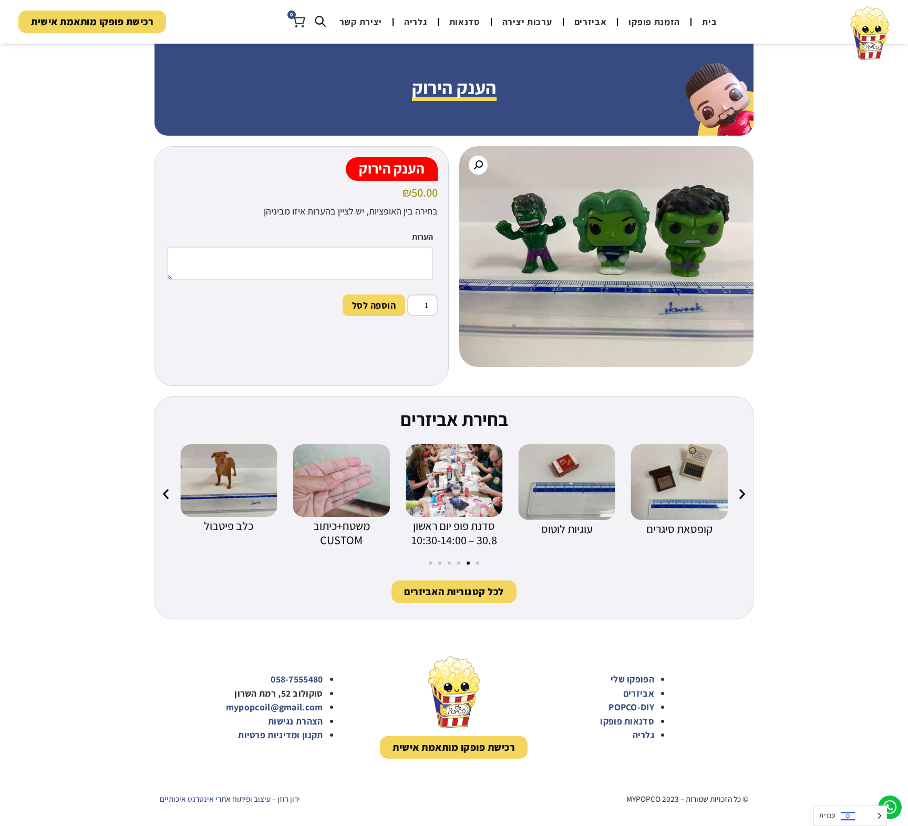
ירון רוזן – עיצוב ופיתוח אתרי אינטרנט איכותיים (230, 798)
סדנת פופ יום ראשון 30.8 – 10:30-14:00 (454, 532)
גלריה (415, 22)
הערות (422, 237)
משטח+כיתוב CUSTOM (341, 532)
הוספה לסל (374, 305)
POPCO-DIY (631, 707)
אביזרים (590, 22)
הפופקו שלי (632, 679)
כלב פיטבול (228, 525)
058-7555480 (297, 679)
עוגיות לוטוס (567, 529)
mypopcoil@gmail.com (274, 707)
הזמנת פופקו (654, 22)
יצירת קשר (360, 22)
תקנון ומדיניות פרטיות (280, 735)
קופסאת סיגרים (679, 529)
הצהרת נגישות (295, 721)
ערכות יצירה (527, 22)
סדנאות (464, 22)
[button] (478, 165)
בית (709, 22)
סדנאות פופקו (627, 721)
